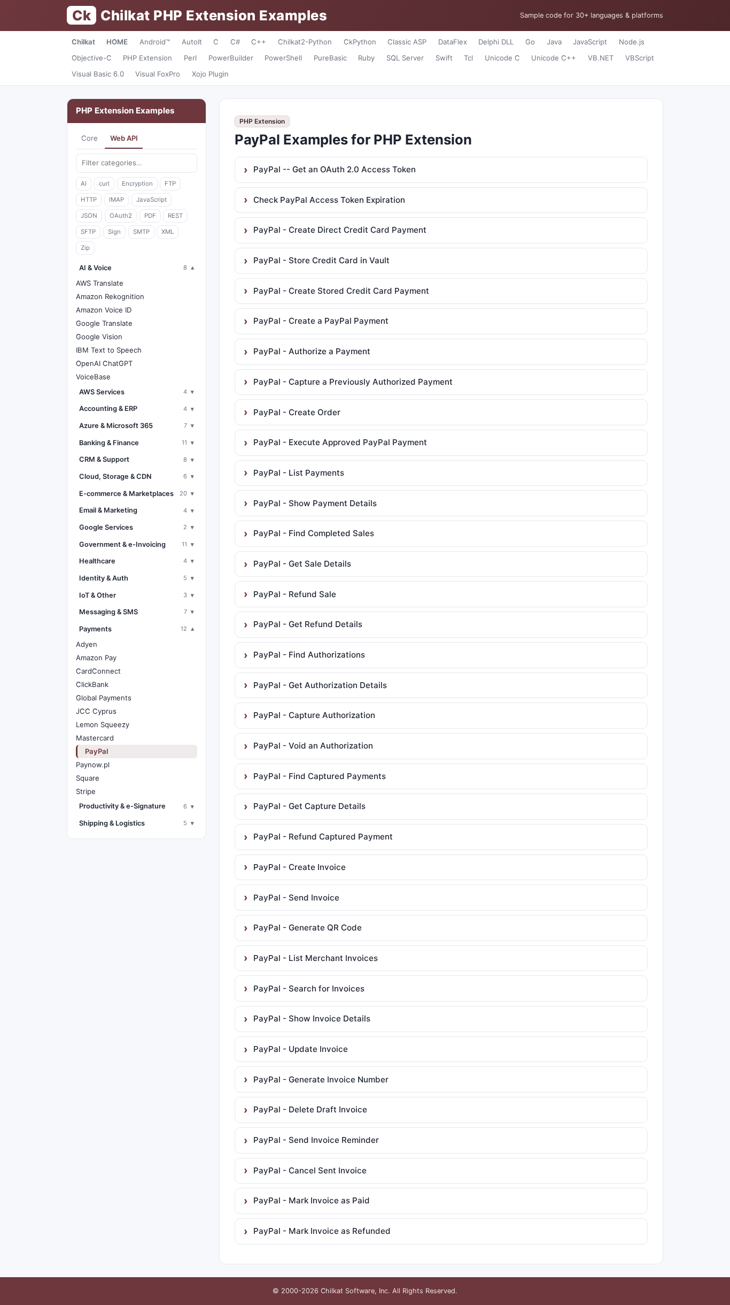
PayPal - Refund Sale (294, 594)
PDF (150, 215)
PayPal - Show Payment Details (315, 503)
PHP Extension (147, 58)
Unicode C (502, 58)
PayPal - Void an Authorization (313, 746)
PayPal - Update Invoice (300, 1049)
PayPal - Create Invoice (299, 867)
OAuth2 (121, 215)
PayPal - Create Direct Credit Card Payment (339, 230)
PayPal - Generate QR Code (307, 927)
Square (87, 778)
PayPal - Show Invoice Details (311, 1018)
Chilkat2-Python (305, 41)
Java (554, 41)
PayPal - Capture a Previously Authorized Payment (353, 382)
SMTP (141, 231)
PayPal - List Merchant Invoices (315, 958)
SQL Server (405, 58)
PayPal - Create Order (296, 412)
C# (235, 41)
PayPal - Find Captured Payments (319, 776)
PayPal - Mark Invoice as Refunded (322, 1231)
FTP (170, 183)
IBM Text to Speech (109, 350)
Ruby (366, 58)
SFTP (88, 231)
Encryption (137, 183)
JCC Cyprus (96, 711)
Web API (124, 138)
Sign (114, 231)
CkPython (360, 41)
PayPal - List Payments (298, 473)
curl (104, 183)
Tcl (468, 58)
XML (167, 231)
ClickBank (92, 684)
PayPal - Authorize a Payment (311, 351)
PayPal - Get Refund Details (307, 624)
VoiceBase (93, 376)
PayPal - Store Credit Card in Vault (321, 260)
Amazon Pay (96, 657)
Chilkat (83, 41)
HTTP (89, 199)
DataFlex (452, 41)
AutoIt (192, 41)
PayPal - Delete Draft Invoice (310, 1109)
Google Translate (104, 323)
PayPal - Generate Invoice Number (321, 1079)
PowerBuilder (230, 58)
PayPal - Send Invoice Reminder (316, 1140)
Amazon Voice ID (103, 310)
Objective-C (92, 58)
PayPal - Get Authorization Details (320, 685)
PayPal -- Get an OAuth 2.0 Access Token (334, 169)
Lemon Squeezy (102, 724)
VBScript (639, 58)
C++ (258, 41)
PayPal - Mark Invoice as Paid (311, 1200)
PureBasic (330, 58)
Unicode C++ (553, 58)
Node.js (631, 41)
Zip (85, 247)
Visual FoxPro (157, 74)
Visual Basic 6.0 (98, 74)
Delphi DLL (496, 41)
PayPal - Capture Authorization (314, 715)
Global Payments (103, 697)
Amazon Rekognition (110, 296)
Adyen (86, 644)
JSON (89, 215)
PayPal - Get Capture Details (309, 806)
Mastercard (95, 738)
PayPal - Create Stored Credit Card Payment (341, 291)
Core (89, 138)
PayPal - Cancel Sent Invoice (310, 1170)
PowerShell (283, 58)
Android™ (154, 41)
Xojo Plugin (210, 74)
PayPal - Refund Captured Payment (323, 836)
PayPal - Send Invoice (296, 897)
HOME (117, 41)
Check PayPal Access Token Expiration (329, 200)
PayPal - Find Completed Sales (313, 533)
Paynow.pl (93, 764)
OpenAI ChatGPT (104, 363)
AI (84, 183)
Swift (444, 58)
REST (175, 215)
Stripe (86, 791)
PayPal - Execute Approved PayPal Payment (340, 442)
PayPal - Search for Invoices (308, 988)
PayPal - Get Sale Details (302, 564)
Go (530, 41)
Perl (190, 58)
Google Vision (99, 336)
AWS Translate (99, 283)
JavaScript (590, 41)
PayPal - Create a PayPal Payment (321, 321)
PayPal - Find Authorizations (309, 655)
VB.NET (600, 58)
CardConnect (98, 671)
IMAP (116, 199)
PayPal (96, 751)
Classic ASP (406, 41)
